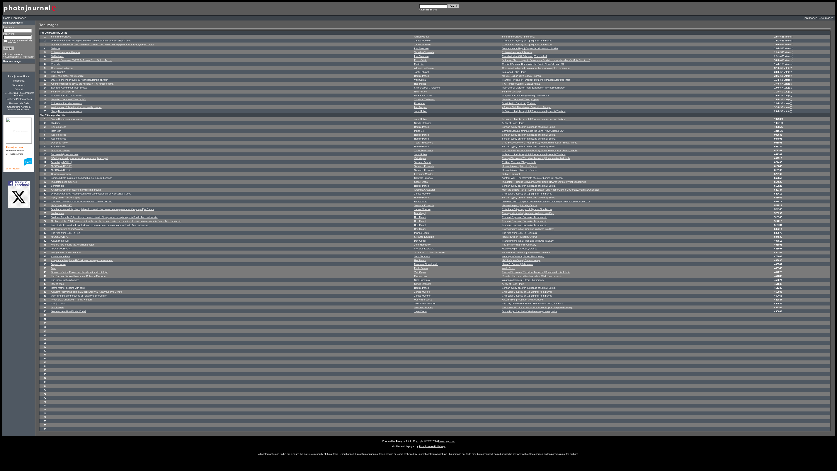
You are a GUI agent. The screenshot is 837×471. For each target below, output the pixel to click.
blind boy (55, 123)
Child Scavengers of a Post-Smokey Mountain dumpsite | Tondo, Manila (539, 142)
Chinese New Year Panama (65, 52)
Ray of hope (57, 284)
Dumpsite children (60, 150)
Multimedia (18, 80)
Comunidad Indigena (62, 68)
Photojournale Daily (19, 103)
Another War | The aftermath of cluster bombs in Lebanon (532, 178)
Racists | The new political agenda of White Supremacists (532, 276)
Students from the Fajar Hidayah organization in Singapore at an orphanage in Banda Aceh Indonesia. (104, 217)
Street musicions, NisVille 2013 (67, 76)
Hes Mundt (420, 83)
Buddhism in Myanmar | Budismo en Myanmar (526, 252)
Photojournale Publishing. (432, 446)
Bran (53, 268)
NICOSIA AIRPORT (61, 166)
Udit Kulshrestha (423, 299)
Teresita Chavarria (424, 52)
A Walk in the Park (60, 256)
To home (55, 48)
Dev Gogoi (419, 213)
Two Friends (57, 307)
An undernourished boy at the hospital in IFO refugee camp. (82, 83)
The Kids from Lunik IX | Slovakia (519, 233)
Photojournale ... (16, 147)
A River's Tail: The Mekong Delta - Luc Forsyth (526, 107)
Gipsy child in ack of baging (65, 197)
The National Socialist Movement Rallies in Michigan (78, 276)
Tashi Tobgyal (421, 72)
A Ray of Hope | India (513, 123)
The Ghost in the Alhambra (65, 280)
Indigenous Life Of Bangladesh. (67, 95)
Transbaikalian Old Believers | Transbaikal (524, 56)
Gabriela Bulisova (423, 178)
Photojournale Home (18, 76)
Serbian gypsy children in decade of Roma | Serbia (528, 127)
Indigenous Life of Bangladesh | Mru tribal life (525, 95)
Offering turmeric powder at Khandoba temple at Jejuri (79, 158)
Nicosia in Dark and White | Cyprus (520, 99)
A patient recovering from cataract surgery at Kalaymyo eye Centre (86, 291)
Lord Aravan (57, 213)
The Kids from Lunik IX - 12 (65, 233)
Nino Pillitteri (420, 91)
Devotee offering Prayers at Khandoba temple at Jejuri (79, 79)
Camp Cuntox (58, 303)
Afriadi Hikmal (421, 36)
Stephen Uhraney (423, 307)
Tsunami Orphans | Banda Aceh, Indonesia (524, 217)
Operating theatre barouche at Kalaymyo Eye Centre (79, 295)
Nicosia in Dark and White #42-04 (68, 99)
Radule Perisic (421, 76)
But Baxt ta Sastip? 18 (62, 91)
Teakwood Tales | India (514, 72)
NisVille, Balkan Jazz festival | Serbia (521, 76)
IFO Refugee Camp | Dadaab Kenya (521, 83)
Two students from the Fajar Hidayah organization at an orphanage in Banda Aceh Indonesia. (100, 225)
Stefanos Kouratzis (424, 166)
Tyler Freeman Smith (425, 303)
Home (6, 18)
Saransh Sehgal (422, 162)
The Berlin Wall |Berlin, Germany (519, 244)
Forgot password (14, 54)
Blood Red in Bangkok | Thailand (519, 103)
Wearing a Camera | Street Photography (523, 256)
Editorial (19, 89)
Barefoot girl (57, 185)
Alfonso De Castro (424, 68)
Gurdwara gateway (61, 174)
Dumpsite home (59, 142)
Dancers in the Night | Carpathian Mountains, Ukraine (530, 48)
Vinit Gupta (420, 79)
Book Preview (12, 168)
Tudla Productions (423, 142)
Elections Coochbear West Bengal (69, 87)
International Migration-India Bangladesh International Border (533, 87)
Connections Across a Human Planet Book (19, 108)
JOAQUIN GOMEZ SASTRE (429, 252)
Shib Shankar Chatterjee (427, 87)
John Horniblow (422, 244)
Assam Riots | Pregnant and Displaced (522, 299)
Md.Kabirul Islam (423, 95)
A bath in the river (60, 240)
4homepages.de (446, 441)
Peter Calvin (420, 60)
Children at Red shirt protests (66, 103)
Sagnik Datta (421, 182)
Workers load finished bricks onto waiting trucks (76, 107)
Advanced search (428, 10)
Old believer (57, 56)
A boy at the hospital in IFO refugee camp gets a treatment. (82, 260)
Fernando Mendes (424, 174)
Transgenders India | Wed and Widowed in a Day (528, 213)
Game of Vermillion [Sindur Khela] (68, 311)
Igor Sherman (421, 48)
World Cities (508, 268)
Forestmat (419, 103)
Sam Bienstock (422, 256)
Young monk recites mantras (66, 252)
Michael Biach (421, 233)
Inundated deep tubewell (64, 182)
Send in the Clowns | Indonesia (518, 36)
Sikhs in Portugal (511, 174)
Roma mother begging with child (68, 288)
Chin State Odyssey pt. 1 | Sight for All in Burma (527, 40)
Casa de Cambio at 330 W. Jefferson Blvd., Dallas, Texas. (81, 60)
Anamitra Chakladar (424, 189)
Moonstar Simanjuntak (426, 264)
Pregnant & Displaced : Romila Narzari (71, 299)
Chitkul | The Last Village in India (519, 162)
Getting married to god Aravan (67, 229)
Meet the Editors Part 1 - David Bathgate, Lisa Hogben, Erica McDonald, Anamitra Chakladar (550, 189)
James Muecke (422, 40)
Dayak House (58, 264)
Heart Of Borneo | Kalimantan (517, 264)
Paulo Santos (421, 268)
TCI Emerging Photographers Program (18, 94)
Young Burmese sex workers (66, 111)
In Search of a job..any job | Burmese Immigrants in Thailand (533, 111)
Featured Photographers (19, 99)
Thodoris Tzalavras (424, 99)
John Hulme (420, 111)
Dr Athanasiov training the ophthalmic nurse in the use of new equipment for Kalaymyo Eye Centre (102, 44)
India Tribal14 (58, 72)
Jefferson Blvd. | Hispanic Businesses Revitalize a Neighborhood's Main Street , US (546, 60)
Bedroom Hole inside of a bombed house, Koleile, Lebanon (81, 178)
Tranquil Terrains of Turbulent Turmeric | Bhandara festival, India (536, 79)
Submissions (19, 85)
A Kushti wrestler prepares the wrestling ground (76, 189)
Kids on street (58, 127)
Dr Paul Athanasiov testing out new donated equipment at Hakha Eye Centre (91, 40)
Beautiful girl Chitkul (61, 162)
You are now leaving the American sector (72, 244)
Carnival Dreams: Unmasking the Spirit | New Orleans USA (533, 64)
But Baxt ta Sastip (511, 91)
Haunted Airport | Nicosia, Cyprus (519, 166)
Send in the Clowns (61, 36)
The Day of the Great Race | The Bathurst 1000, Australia (532, 303)
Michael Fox (420, 276)
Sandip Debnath (422, 123)
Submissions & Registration (19, 56)
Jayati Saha (420, 311)
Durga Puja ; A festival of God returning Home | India (529, 311)
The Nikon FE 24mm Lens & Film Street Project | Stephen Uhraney (537, 307)
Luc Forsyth (420, 107)
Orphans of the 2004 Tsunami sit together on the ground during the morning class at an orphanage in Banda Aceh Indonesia (116, 221)
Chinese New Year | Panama (517, 52)
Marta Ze (419, 64)
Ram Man (56, 64)
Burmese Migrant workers (64, 154)
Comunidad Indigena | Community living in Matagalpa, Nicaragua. (536, 68)
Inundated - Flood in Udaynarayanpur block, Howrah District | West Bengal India (544, 182)
